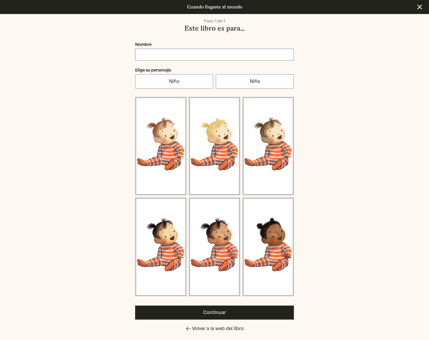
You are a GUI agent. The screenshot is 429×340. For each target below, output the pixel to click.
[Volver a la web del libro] (419, 7)
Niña (255, 81)
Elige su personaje (153, 70)
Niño (174, 81)
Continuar (214, 312)
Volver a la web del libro (218, 328)
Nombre (143, 44)
